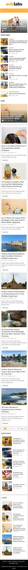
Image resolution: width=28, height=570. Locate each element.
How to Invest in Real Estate (17, 93)
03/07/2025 (11, 260)
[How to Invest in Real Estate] (4, 93)
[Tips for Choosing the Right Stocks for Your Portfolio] (4, 59)
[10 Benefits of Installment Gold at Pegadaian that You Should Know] (4, 41)
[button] (1, 10)
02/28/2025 (11, 376)
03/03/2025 (11, 338)
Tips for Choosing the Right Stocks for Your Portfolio (17, 59)
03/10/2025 (11, 120)
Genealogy (12, 563)
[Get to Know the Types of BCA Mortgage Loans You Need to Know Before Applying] (14, 207)
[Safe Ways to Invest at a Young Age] (4, 76)
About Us (5, 561)
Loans (3, 111)
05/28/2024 (12, 70)
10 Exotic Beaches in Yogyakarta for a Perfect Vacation (11, 409)
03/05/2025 (11, 298)
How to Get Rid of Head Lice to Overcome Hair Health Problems (13, 148)
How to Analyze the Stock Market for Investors (16, 50)
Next (22, 428)
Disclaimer (14, 561)
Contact (10, 561)
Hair (4, 141)
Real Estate (11, 82)
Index (16, 563)
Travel (4, 249)
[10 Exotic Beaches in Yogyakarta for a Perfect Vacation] (14, 396)
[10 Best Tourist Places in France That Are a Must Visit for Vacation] (14, 358)
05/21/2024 (12, 79)
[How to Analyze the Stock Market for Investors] (4, 50)
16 (18, 428)
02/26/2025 (11, 414)
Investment (11, 39)
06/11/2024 (12, 53)
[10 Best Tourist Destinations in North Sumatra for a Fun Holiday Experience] (14, 281)
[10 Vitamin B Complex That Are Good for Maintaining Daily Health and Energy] (14, 171)
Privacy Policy (21, 561)
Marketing (4, 21)
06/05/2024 (12, 61)
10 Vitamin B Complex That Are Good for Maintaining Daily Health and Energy (12, 184)
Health (4, 177)
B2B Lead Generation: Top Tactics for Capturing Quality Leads (14, 26)
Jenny (5, 30)
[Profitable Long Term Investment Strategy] (4, 67)
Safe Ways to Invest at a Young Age (18, 76)
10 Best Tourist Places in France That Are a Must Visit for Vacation (13, 371)
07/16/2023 (12, 95)
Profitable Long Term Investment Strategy (15, 67)
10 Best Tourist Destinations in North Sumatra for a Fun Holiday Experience (13, 293)
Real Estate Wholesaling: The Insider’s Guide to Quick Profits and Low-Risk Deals (17, 85)
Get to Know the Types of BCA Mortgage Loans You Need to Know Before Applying (13, 116)
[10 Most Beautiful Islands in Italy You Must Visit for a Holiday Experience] (14, 243)
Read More (5, 160)
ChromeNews (20, 566)
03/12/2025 (11, 188)
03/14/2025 (11, 152)
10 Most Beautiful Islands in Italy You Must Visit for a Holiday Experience (12, 256)
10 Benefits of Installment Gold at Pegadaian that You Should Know (18, 42)
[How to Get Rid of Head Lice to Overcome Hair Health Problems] (14, 135)
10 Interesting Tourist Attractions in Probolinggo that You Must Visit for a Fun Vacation (13, 332)
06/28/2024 (11, 30)
